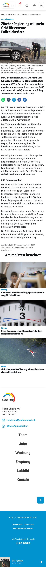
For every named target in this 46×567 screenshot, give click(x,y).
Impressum (29, 524)
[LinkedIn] (25, 100)
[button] (34, 5)
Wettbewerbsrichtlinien (23, 528)
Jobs (23, 444)
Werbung (23, 453)
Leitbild (23, 471)
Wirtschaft (12, 14)
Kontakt (23, 480)
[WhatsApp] (3, 100)
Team (23, 435)
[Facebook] (19, 100)
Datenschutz (17, 524)
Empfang (23, 462)
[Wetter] (27, 5)
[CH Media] (23, 542)
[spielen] (41, 562)
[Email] (14, 100)
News (3, 14)
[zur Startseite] (6, 5)
